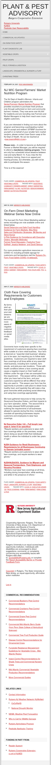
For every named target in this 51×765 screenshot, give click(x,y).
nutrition (25, 188)
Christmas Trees (10, 76)
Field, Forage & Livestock (14, 65)
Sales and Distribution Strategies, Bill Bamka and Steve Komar (25, 233)
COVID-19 (41, 267)
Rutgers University (12, 23)
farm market (9, 188)
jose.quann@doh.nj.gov (15, 139)
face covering (13, 489)
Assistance (37, 183)
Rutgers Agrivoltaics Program (21, 723)
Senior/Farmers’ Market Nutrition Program (22, 104)
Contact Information (17, 694)
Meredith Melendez (22, 205)
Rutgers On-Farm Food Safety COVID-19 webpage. (25, 256)
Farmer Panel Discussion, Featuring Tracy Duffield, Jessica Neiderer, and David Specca (23, 243)
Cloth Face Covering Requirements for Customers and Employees (23, 295)
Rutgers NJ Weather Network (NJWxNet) (26, 699)
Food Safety (40, 265)
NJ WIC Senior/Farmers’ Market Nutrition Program (25, 91)
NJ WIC (17, 188)
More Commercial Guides (20, 677)
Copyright (10, 571)
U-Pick (6, 492)
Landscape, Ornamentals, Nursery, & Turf (22, 71)
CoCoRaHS (16, 703)
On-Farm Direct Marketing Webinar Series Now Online (22, 212)
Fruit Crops (8, 60)
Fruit (37, 181)
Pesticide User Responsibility (16, 28)
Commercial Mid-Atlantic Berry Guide (26, 627)
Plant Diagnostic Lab (12, 48)
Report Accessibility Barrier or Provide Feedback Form (24, 560)
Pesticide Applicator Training (21, 728)
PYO (42, 270)
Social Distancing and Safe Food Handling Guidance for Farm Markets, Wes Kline (22, 228)
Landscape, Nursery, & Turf (20, 484)
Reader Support (15, 745)
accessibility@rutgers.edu (20, 557)
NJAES (7, 25)
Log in (8, 584)
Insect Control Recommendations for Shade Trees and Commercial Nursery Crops (25, 661)
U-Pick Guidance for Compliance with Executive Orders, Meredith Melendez (24, 238)
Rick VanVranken (26, 84)
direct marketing (35, 186)
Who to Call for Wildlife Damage (22, 718)
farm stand (41, 489)
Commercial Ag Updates (14, 37)
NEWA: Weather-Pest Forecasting (23, 714)
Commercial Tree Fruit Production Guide (26, 635)
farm (22, 489)
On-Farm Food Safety (12, 43)
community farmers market (15, 186)
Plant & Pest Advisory (25, 10)
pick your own (34, 270)
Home (5, 32)
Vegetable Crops (9, 54)
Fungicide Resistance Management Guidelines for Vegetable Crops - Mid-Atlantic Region (25, 650)
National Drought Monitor (22, 708)
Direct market (10, 270)
